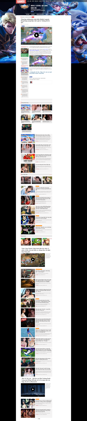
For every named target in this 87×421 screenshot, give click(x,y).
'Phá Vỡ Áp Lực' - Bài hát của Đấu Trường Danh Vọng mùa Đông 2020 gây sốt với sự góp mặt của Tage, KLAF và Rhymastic (36, 380)
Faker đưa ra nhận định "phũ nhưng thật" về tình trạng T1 (43, 271)
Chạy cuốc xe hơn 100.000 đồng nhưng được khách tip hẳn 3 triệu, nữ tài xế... (25, 122)
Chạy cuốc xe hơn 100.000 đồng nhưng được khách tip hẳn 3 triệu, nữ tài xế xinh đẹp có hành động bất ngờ (43, 207)
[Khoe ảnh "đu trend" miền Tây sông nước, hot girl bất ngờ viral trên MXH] (28, 372)
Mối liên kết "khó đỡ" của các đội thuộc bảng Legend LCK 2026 (43, 228)
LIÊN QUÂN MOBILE (58, 1)
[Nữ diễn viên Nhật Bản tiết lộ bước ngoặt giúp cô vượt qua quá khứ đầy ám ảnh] (28, 190)
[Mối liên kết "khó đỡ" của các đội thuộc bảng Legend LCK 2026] (28, 229)
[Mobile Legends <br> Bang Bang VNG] (24, 7)
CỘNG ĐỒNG (32, 14)
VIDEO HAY (51, 14)
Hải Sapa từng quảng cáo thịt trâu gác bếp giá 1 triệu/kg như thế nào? (26, 131)
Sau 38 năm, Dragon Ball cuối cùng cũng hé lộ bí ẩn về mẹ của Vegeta (43, 218)
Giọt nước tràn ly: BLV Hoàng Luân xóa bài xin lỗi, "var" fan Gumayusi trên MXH (24, 86)
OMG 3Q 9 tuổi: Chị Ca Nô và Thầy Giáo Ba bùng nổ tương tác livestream (24, 74)
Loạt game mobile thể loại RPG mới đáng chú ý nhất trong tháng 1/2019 (25, 59)
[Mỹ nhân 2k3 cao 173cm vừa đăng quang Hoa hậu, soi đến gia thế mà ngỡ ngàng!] (28, 403)
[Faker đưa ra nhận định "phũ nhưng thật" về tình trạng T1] (28, 273)
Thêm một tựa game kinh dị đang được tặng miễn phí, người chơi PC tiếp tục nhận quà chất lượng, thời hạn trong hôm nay (43, 320)
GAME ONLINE (36, 1)
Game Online (40, 285)
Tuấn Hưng (37, 285)
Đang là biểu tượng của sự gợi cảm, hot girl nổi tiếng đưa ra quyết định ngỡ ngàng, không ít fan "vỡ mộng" (43, 339)
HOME (28, 1)
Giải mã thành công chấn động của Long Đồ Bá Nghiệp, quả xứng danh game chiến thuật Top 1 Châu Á (24, 63)
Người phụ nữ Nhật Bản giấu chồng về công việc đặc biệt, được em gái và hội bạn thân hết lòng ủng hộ (43, 198)
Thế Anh (37, 295)
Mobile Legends (43, 78)
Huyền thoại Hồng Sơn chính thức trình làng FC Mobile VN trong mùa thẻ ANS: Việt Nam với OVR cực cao (43, 155)
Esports (40, 274)
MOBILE (30, 1)
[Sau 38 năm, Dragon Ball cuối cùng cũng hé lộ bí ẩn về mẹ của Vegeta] (28, 219)
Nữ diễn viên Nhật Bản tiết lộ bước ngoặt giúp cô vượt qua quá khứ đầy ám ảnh (43, 188)
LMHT (50, 1)
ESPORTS (33, 1)
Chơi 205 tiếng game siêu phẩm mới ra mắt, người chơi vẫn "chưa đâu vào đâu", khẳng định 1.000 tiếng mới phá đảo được (25, 78)
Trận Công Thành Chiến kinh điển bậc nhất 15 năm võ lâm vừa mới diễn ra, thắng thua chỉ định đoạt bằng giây (36, 250)
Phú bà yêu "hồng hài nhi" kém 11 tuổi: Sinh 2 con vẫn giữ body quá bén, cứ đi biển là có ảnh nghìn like (43, 331)
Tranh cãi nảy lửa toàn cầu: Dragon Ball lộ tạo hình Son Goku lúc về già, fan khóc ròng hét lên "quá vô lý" (25, 95)
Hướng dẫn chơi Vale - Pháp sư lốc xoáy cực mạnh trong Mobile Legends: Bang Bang (24, 55)
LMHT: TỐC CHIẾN (54, 1)
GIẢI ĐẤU (47, 14)
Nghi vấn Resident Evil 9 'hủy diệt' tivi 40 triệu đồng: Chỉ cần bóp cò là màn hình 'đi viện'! (25, 82)
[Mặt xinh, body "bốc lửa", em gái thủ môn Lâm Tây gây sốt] (47, 117)
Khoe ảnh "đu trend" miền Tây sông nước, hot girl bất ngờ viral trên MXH (43, 369)
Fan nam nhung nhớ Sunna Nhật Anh (43, 164)
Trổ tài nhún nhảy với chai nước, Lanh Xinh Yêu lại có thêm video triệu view (36, 112)
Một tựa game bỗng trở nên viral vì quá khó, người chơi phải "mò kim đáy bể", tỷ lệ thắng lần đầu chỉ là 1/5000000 (43, 280)
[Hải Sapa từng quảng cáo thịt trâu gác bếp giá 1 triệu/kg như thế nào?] (27, 127)
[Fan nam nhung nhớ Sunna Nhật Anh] (47, 107)
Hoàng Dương (37, 149)
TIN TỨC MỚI (27, 14)
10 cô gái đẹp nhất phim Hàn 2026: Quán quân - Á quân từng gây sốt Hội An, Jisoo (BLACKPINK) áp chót (43, 301)
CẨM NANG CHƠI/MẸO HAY (40, 14)
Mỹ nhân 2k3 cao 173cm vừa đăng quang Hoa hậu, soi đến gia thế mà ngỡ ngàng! (43, 401)
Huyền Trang (37, 335)
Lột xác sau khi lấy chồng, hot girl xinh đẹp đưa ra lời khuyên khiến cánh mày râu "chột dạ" (43, 290)
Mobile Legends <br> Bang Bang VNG (39, 6)
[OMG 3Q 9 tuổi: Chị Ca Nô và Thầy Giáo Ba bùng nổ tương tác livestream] (26, 107)
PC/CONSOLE (40, 1)
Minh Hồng (37, 405)
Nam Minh (37, 274)
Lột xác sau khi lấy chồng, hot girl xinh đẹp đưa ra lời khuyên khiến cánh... (36, 122)
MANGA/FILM (47, 1)
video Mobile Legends (33, 79)
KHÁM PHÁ (43, 1)
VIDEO (62, 1)
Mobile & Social (42, 149)
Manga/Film (40, 194)
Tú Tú (36, 314)
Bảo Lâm (37, 194)
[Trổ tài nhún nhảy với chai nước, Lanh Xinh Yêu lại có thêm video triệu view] (36, 110)
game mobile (46, 49)
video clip (37, 79)
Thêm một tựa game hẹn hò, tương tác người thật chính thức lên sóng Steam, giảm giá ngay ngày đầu (43, 410)
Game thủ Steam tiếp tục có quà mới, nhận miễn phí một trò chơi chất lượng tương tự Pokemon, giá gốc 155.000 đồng (43, 349)
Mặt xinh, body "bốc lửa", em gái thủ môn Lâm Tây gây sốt (47, 121)
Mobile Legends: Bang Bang (34, 50)
